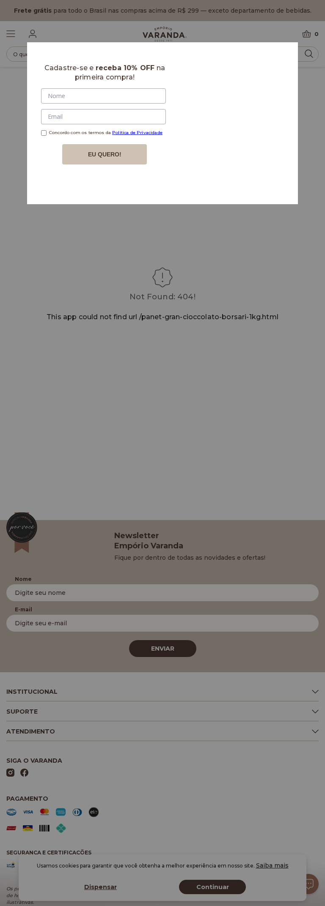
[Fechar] (281, 59)
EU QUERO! (104, 154)
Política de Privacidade (137, 132)
